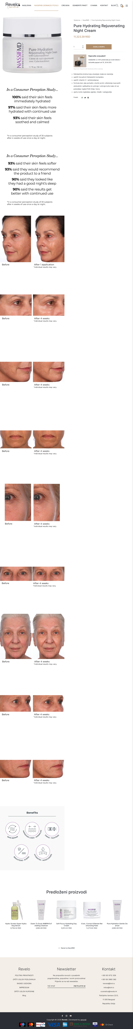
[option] (15, 917)
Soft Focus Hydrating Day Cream (66, 925)
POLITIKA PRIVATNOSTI (24, 975)
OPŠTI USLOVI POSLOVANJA (24, 979)
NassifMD (86, 20)
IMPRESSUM (24, 987)
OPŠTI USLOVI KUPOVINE (24, 991)
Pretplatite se (80, 986)
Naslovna (77, 20)
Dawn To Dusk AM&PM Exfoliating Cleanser (41, 925)
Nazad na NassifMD (68, 948)
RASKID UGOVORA (24, 983)
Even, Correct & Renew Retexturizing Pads (91, 925)
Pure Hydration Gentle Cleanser (117, 925)
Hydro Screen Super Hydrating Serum (15, 925)
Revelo (64, 1020)
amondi (83, 1020)
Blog (24, 995)
